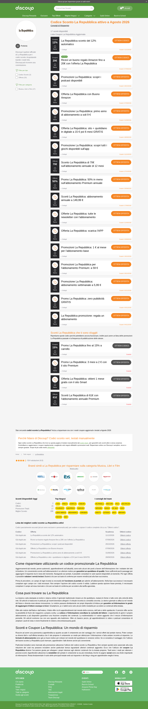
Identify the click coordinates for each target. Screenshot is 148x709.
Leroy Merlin (61, 512)
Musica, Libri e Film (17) (27, 89)
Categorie (88, 16)
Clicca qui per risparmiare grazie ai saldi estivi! (74, 1)
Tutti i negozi (20, 690)
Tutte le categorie (22, 692)
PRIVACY (73, 704)
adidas (107, 508)
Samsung (80, 508)
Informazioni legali (55, 692)
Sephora (99, 508)
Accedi (126, 8)
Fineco (64, 504)
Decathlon (126, 504)
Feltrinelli (100, 504)
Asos (122, 508)
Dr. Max (115, 508)
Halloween (86, 690)
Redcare (109, 504)
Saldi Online (105, 16)
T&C (50, 690)
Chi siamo (19, 682)
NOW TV (98, 512)
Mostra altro (74, 468)
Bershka (122, 512)
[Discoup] (32, 672)
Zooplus (73, 504)
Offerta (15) (23, 77)
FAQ (50, 687)
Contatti (51, 684)
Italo (117, 504)
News (18, 687)
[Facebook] (116, 672)
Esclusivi (44, 16)
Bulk (114, 512)
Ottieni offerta (121, 77)
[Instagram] (130, 672)
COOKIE (79, 704)
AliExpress (70, 508)
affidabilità (50, 447)
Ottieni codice (122, 40)
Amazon (59, 517)
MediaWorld (73, 512)
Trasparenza (53, 695)
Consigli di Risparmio (60, 26)
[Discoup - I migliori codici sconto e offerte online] (25, 8)
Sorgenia (83, 512)
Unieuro (82, 504)
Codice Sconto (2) (25, 75)
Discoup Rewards (29, 16)
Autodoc (106, 512)
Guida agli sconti (22, 695)
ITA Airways (60, 508)
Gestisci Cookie (88, 704)
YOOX (58, 504)
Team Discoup (53, 697)
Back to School (120, 16)
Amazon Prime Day (89, 687)
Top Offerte (56, 16)
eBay (66, 517)
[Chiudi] (146, 1)
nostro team (84, 443)
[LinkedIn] (123, 672)
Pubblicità (19, 684)
